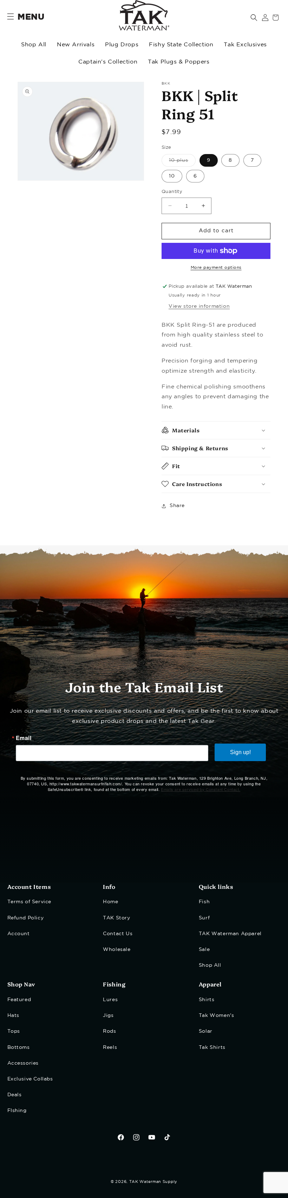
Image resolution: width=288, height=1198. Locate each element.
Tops (13, 1031)
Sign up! (240, 752)
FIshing (17, 1111)
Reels (110, 1047)
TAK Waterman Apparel (230, 934)
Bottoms (18, 1047)
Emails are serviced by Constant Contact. (200, 789)
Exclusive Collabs (30, 1079)
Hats (13, 1015)
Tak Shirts (212, 1047)
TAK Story (116, 918)
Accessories (23, 1063)
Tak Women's (216, 1015)
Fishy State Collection (181, 44)
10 (172, 176)
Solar (205, 1031)
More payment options (216, 267)
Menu (31, 17)
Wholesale (116, 949)
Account (18, 934)
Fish (204, 902)
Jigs (108, 1015)
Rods (109, 1031)
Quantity (172, 192)
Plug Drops (121, 44)
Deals (14, 1095)
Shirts (207, 1000)
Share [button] (177, 506)
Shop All (33, 44)
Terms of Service (29, 902)
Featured (19, 1000)
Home (110, 902)
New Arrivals (75, 44)
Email (24, 738)
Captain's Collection (107, 62)
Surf (204, 918)
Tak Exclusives (245, 44)
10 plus (182, 162)
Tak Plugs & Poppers (178, 62)
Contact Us (117, 934)
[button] (254, 17)
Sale (204, 949)
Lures (110, 1000)
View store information (199, 306)
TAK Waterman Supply (153, 1182)
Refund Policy (25, 918)
